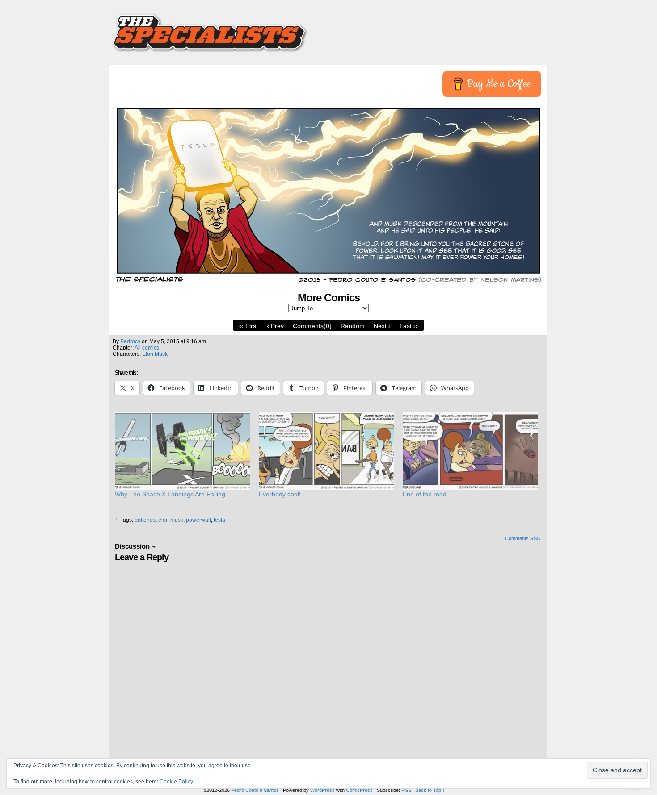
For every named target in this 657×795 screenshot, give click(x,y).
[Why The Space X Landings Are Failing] (182, 451)
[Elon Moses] (328, 282)
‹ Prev (275, 325)
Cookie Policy (176, 781)
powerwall (198, 520)
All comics (147, 348)
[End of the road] (470, 451)
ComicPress (359, 790)
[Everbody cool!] (326, 451)
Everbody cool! (280, 494)
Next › (382, 325)
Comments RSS (522, 538)
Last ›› (409, 325)
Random (353, 325)
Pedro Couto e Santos (255, 790)
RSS (406, 790)
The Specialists (329, 29)
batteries (145, 520)
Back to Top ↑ (430, 790)
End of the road (424, 494)
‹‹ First (248, 325)
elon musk (170, 520)
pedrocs (130, 341)
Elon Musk (155, 354)
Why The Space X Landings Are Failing (170, 494)
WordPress (322, 790)
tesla (219, 520)
